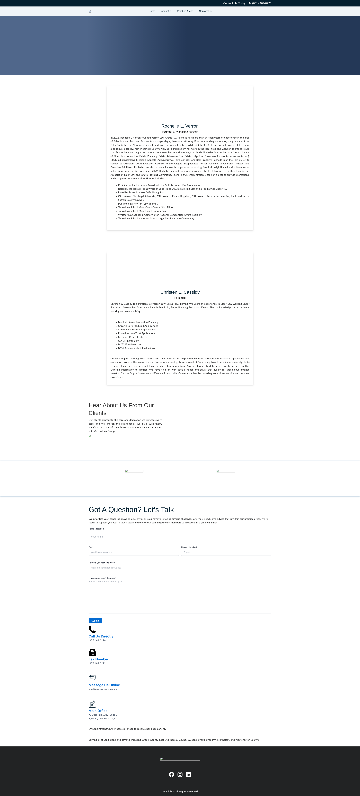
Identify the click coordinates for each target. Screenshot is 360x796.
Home (152, 11)
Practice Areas (185, 11)
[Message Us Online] (92, 678)
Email (91, 547)
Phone (189, 547)
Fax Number (99, 659)
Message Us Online (104, 685)
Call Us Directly (101, 636)
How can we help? (102, 578)
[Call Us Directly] (92, 629)
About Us (166, 11)
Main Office (98, 711)
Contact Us (205, 11)
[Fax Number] (92, 652)
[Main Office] (92, 704)
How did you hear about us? (102, 562)
